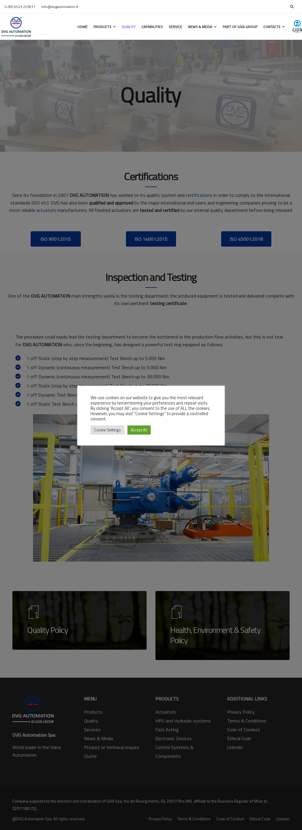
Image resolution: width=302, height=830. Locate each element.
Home (83, 26)
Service (175, 26)
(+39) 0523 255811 (19, 6)
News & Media (200, 26)
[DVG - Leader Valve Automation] (16, 26)
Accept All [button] (139, 430)
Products (102, 26)
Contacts (271, 26)
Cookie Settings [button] (107, 430)
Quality (129, 26)
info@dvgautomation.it (59, 6)
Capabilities (152, 26)
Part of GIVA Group (240, 26)
